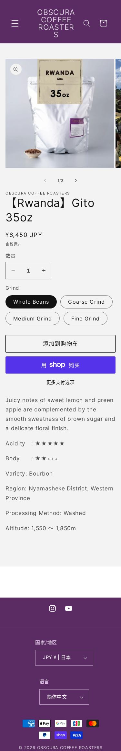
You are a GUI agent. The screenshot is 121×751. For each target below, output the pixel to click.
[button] (15, 23)
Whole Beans (31, 301)
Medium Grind (32, 318)
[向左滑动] (45, 181)
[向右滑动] (76, 181)
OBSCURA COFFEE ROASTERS (70, 747)
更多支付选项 (60, 382)
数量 (10, 256)
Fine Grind (85, 318)
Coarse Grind (86, 301)
